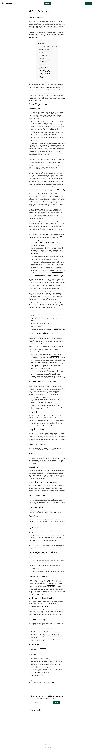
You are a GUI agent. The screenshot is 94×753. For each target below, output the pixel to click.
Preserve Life (41, 45)
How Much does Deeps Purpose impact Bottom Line (42, 628)
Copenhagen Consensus (36, 673)
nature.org (47, 365)
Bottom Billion (50, 585)
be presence (32, 35)
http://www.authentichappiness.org (49, 425)
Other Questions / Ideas (42, 67)
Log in (53, 3)
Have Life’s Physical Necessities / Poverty (47, 46)
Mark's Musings (9, 3)
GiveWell (41, 675)
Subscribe (47, 3)
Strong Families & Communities (45, 59)
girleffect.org (58, 512)
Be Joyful (40, 52)
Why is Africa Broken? (43, 70)
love (43, 34)
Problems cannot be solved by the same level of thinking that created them (45, 530)
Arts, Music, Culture (43, 61)
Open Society (41, 64)
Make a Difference (39, 11)
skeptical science (55, 356)
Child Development (42, 55)
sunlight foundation (53, 329)
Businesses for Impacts (44, 73)
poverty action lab (50, 234)
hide (49, 41)
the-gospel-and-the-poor (36, 670)
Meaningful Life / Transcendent (45, 51)
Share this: (41, 77)
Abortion (31, 157)
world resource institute (56, 365)
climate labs (40, 362)
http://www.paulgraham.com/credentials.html (38, 606)
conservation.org (41, 365)
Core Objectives (40, 43)
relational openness (33, 37)
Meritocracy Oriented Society (45, 71)
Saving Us (48, 362)
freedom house (62, 329)
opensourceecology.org (57, 272)
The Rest (40, 76)
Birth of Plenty (41, 68)
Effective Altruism (35, 675)
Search (88, 3)
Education (41, 58)
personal (39, 17)
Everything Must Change (36, 672)
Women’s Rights (42, 62)
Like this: (40, 79)
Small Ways (41, 74)
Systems (39, 65)
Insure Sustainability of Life (44, 49)
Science (40, 56)
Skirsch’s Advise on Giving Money (38, 651)
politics (42, 17)
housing (37, 242)
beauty (38, 502)
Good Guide (43, 648)
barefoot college (34, 253)
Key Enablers (40, 54)
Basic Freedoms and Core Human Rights (47, 48)
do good (35, 17)
